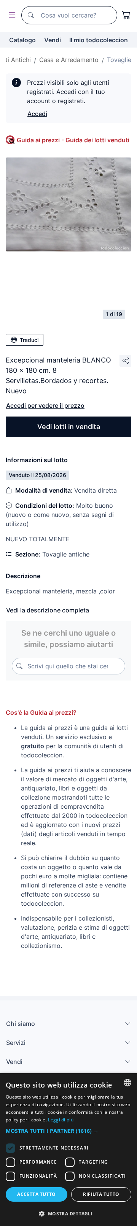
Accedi (37, 114)
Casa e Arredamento (69, 60)
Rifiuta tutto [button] (101, 1194)
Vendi (52, 40)
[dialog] (68, 1149)
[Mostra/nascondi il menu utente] (10, 15)
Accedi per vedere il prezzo (45, 405)
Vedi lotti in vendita (68, 427)
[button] (68, 1131)
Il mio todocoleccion (98, 40)
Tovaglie (119, 60)
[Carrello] (126, 15)
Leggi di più (60, 1119)
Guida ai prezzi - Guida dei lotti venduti (73, 140)
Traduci (29, 340)
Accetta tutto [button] (36, 1194)
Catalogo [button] (22, 40)
